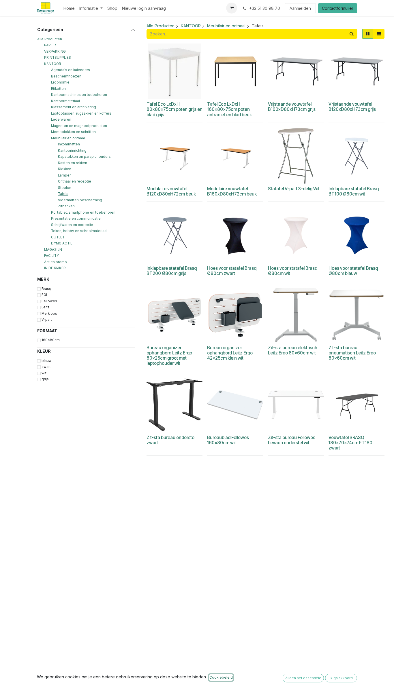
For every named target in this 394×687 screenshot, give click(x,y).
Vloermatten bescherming (80, 200)
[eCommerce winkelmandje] (231, 8)
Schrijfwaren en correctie (72, 225)
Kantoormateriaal (65, 101)
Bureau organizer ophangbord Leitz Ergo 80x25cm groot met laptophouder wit (169, 355)
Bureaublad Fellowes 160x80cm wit (228, 440)
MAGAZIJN (53, 250)
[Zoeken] (351, 34)
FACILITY (51, 256)
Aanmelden (300, 8)
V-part (47, 320)
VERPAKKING (55, 52)
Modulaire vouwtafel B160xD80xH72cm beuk (232, 191)
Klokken (64, 169)
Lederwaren (61, 119)
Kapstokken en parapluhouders (84, 157)
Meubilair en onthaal (68, 138)
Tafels (63, 194)
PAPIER (50, 45)
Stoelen (64, 188)
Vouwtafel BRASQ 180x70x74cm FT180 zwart (350, 443)
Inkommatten (69, 144)
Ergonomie (60, 82)
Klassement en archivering (73, 107)
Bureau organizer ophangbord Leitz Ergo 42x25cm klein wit (230, 353)
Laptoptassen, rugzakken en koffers (81, 113)
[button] (170, 92)
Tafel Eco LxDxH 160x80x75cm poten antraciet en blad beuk (229, 109)
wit (44, 373)
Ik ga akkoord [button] (341, 678)
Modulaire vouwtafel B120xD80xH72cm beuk (171, 191)
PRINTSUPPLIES (57, 58)
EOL (45, 295)
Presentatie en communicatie (76, 219)
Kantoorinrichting (72, 151)
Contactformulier (337, 8)
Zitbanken (66, 206)
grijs (45, 379)
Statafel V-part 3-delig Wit (294, 188)
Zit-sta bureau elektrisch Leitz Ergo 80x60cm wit (292, 350)
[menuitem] (69, 8)
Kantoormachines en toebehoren (79, 95)
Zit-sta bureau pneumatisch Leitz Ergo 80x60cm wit (352, 353)
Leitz (46, 307)
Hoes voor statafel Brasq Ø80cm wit (292, 270)
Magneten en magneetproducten (79, 126)
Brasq (46, 289)
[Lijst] (378, 34)
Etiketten (58, 89)
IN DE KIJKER (55, 268)
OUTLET (58, 237)
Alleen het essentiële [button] (303, 678)
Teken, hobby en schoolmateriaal (79, 231)
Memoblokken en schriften (73, 132)
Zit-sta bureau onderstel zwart (171, 440)
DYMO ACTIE (61, 243)
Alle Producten (49, 39)
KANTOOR (52, 64)
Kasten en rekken (72, 163)
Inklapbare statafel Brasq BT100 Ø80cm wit (354, 191)
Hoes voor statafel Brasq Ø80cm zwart (231, 270)
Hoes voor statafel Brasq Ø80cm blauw (353, 270)
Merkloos (49, 314)
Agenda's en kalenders (70, 70)
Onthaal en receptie (74, 181)
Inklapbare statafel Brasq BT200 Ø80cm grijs (172, 270)
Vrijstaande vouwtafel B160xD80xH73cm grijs (292, 106)
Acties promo (55, 262)
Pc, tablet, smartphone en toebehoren (83, 212)
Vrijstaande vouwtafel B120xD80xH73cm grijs (352, 106)
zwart (46, 367)
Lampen (65, 175)
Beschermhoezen (66, 76)
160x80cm (51, 340)
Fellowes (49, 301)
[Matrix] (367, 34)
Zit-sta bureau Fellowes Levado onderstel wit (291, 440)
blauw (47, 361)
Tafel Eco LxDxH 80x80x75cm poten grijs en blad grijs (174, 109)
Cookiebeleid (221, 677)
